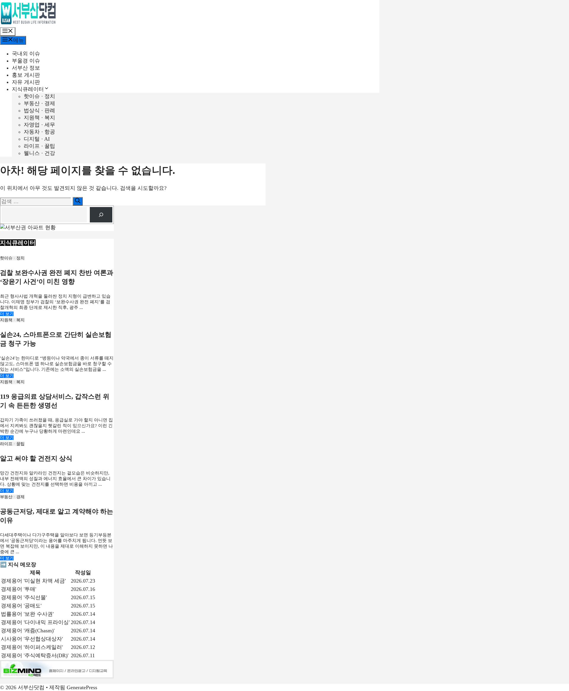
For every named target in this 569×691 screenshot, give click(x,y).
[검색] (78, 201)
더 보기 (7, 314)
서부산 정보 (26, 68)
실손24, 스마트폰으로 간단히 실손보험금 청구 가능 (55, 339)
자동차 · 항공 (39, 132)
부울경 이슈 (26, 61)
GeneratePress (82, 687)
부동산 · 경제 (39, 103)
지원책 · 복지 (39, 118)
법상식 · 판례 (39, 110)
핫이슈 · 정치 (39, 96)
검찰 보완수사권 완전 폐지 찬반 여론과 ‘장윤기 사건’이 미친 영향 (56, 277)
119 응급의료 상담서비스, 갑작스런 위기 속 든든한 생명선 (54, 401)
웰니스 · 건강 (39, 153)
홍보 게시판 (26, 75)
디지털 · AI (37, 139)
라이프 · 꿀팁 (39, 146)
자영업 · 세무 (39, 125)
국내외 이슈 (26, 54)
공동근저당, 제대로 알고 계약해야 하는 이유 (56, 516)
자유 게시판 (26, 82)
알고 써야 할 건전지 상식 (36, 458)
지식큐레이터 (28, 89)
